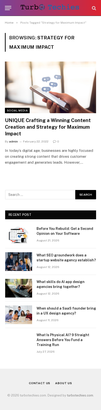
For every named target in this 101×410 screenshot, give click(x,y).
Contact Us (39, 383)
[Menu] (8, 8)
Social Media (17, 110)
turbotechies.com (80, 395)
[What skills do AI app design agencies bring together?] (18, 288)
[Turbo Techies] (50, 8)
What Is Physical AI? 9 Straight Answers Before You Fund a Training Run (63, 340)
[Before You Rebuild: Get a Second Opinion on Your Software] (18, 235)
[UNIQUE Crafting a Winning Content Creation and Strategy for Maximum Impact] (50, 87)
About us (63, 383)
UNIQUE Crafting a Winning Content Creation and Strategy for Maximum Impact (48, 127)
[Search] (93, 8)
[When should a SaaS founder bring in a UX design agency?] (18, 314)
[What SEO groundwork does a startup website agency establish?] (18, 261)
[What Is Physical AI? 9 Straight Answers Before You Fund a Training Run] (18, 341)
